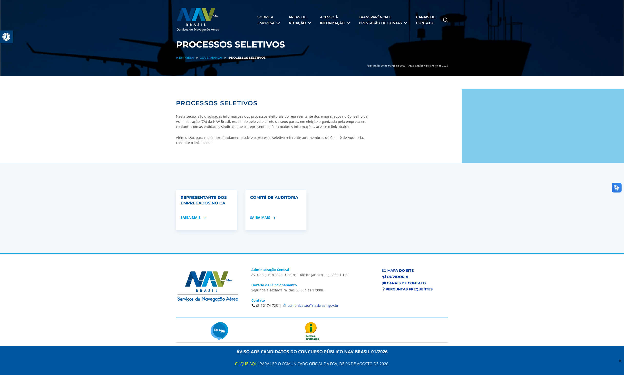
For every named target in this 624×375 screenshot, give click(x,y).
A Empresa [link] (185, 57)
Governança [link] (211, 57)
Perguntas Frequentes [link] (409, 289)
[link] (6, 36)
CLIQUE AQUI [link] (247, 363)
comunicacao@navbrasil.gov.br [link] (313, 305)
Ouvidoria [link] (397, 277)
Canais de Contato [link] (406, 283)
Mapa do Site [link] (400, 270)
